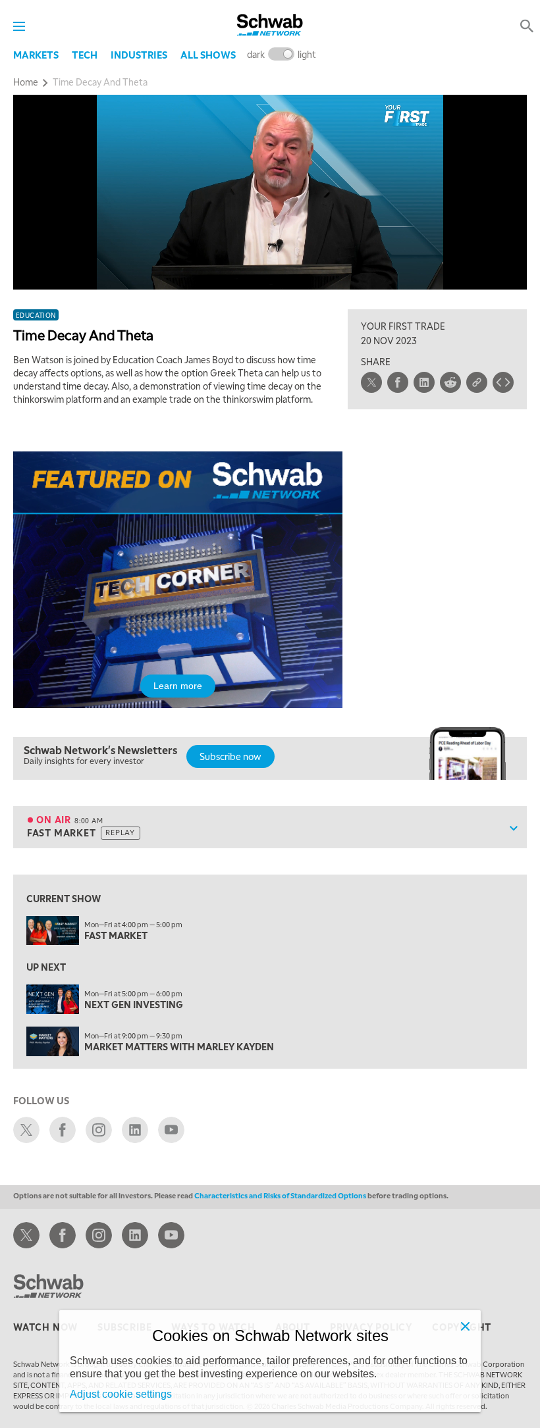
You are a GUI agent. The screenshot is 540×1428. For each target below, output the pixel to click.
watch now (45, 1327)
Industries (139, 55)
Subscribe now (230, 756)
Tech (84, 55)
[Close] (465, 1326)
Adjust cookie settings (121, 1394)
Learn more (177, 685)
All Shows (208, 55)
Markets (36, 55)
